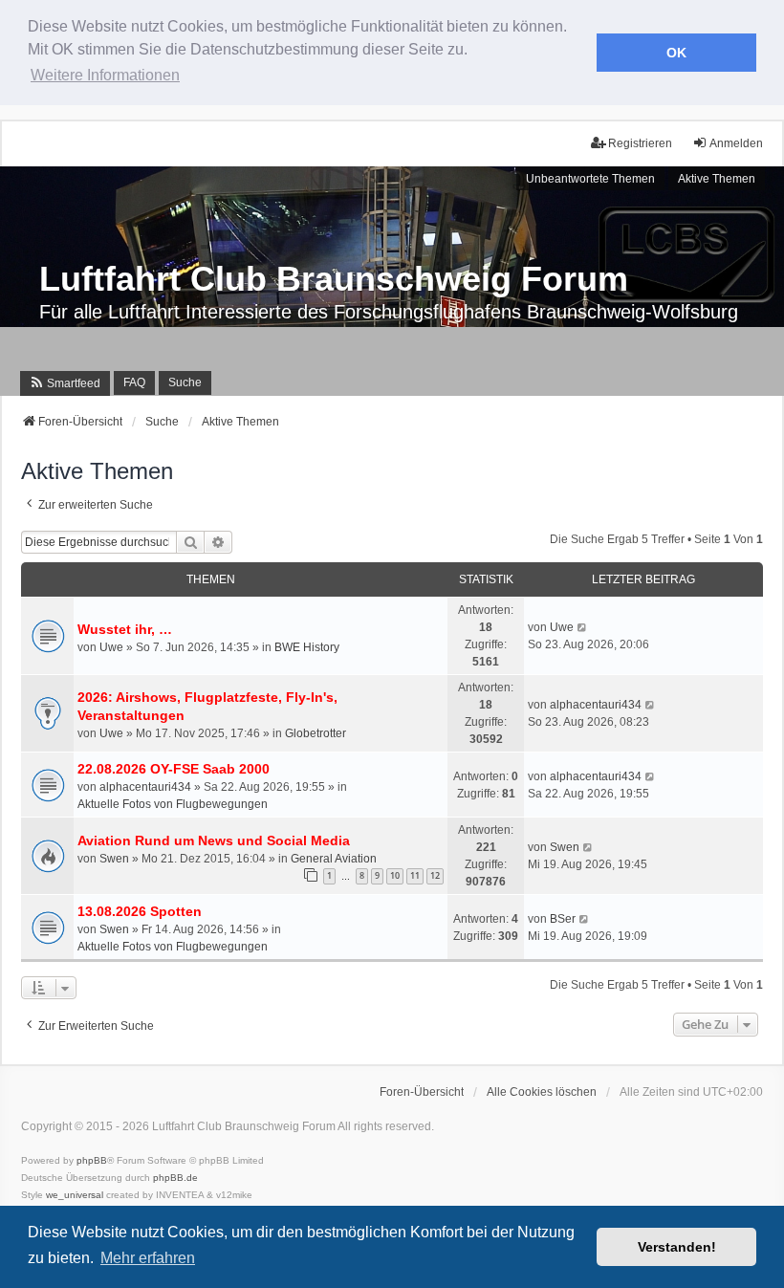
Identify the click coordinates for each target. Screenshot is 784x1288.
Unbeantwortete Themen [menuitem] (590, 179)
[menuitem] (65, 383)
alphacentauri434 (596, 704)
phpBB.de (175, 1177)
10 (395, 875)
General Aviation (334, 858)
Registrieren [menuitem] (640, 143)
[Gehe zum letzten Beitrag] (583, 627)
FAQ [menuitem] (134, 382)
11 (415, 875)
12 (435, 875)
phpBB (91, 1160)
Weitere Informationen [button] (105, 75)
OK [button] (676, 52)
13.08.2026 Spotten (139, 911)
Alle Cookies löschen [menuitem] (542, 1092)
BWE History (306, 647)
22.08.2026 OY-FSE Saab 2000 (173, 768)
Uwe (111, 647)
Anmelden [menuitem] (736, 143)
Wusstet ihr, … (124, 629)
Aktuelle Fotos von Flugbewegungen (172, 804)
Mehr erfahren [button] (147, 1258)
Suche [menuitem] (185, 382)
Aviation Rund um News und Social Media (213, 840)
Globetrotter (315, 733)
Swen (114, 858)
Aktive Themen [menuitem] (716, 179)
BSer (563, 919)
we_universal (74, 1195)
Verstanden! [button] (677, 1247)
